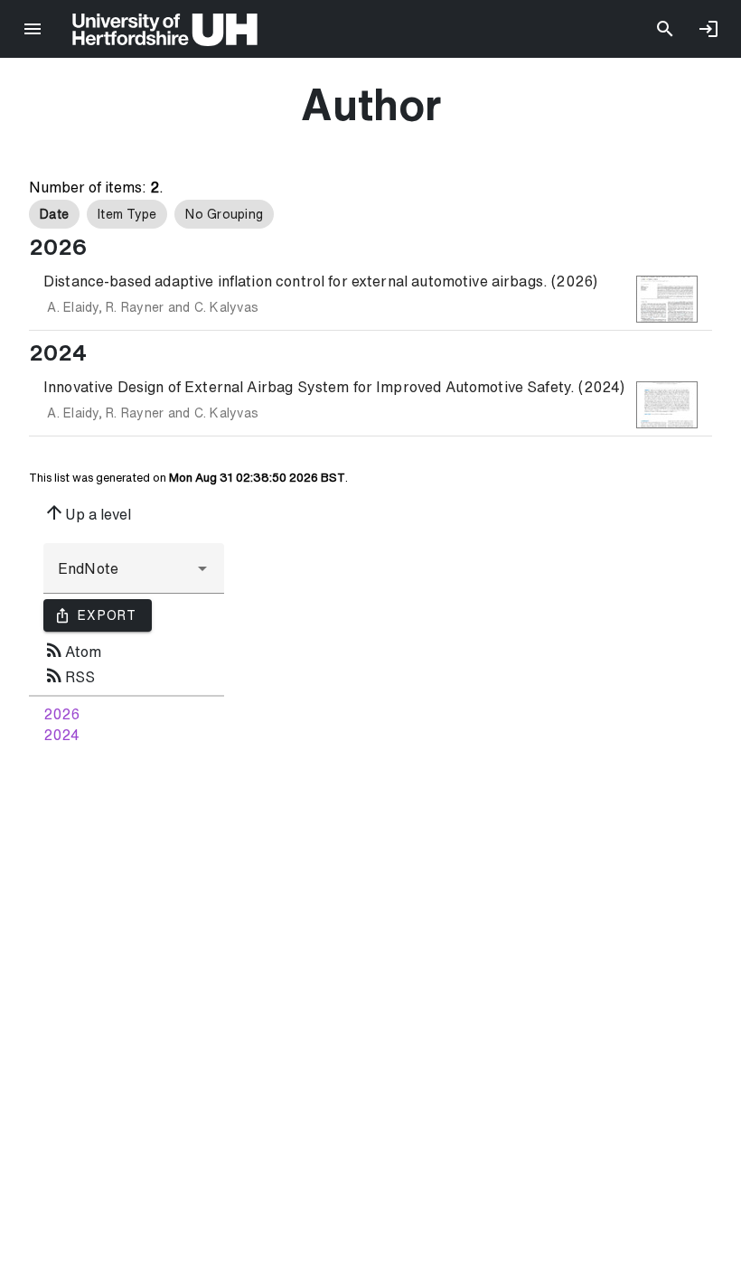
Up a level (87, 512)
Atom (72, 650)
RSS (69, 675)
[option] (54, 214)
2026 (61, 714)
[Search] (665, 29)
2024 (61, 734)
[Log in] (708, 29)
